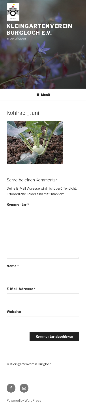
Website (14, 312)
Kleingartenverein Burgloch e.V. (40, 29)
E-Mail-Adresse (21, 289)
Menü (45, 95)
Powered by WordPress (24, 400)
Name (13, 266)
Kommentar (18, 204)
